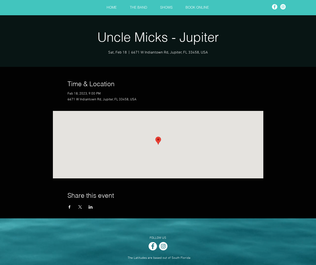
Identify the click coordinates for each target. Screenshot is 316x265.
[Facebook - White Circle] (274, 6)
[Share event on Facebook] (69, 207)
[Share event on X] (80, 207)
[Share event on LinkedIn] (91, 207)
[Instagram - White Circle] (283, 6)
